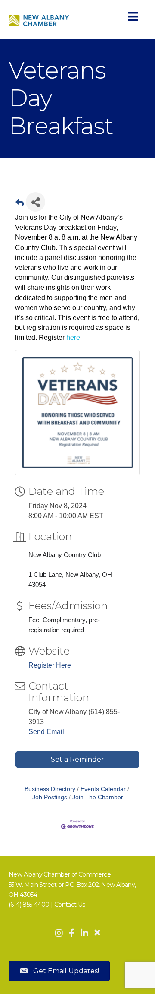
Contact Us (69, 905)
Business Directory (50, 789)
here (73, 337)
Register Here (49, 665)
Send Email (46, 731)
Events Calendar (103, 789)
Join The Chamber (97, 797)
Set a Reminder (77, 759)
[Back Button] (20, 204)
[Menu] (133, 16)
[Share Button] (35, 202)
